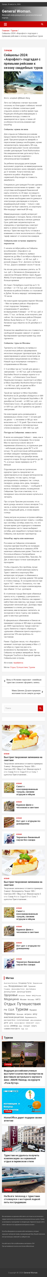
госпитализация (23, 1020)
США (11, 1009)
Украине (33, 1010)
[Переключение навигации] (5, 24)
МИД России (36, 995)
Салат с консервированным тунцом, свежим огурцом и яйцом (27, 790)
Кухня (6, 754)
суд (22, 1029)
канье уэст (30, 1023)
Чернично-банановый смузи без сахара (28, 838)
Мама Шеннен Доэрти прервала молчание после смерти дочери (26, 692)
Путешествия (22, 667)
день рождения (35, 1020)
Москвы (31, 1000)
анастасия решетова (14, 1017)
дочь (11, 1023)
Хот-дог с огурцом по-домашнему (28, 822)
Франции (19, 1014)
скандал (26, 1026)
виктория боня (9, 1020)
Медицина (11, 999)
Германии (32, 986)
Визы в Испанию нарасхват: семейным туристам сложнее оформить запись (24, 681)
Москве (23, 999)
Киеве (28, 995)
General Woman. (16, 11)
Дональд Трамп (10, 992)
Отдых (13, 667)
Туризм (8, 51)
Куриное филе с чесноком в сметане (27, 806)
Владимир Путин (25, 983)
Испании (22, 995)
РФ (5, 1010)
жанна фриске (19, 1023)
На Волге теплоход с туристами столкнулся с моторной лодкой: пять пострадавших (22, 1199)
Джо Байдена (31, 989)
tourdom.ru (18, 663)
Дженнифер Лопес (18, 989)
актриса (27, 1014)
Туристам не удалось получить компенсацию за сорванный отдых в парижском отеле (21, 1158)
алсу (35, 1014)
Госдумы (7, 989)
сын (26, 1029)
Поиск (40, 708)
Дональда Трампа (24, 992)
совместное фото (12, 1029)
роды (20, 1026)
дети (6, 1023)
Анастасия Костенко (10, 983)
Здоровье (10, 995)
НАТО (38, 999)
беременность (31, 1017)
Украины (9, 1013)
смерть (34, 1026)
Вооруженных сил (18, 986)
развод (14, 1025)
